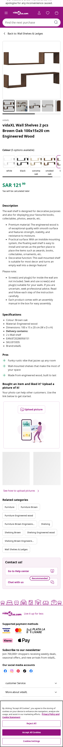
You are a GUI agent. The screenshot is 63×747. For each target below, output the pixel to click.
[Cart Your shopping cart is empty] (56, 13)
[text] (14, 186)
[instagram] (11, 671)
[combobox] (31, 22)
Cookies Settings (31, 741)
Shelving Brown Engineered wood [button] (21, 540)
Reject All (31, 723)
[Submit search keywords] (56, 22)
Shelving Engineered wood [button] (41, 532)
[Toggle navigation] (6, 13)
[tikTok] (24, 671)
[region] (31, 724)
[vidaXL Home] (20, 13)
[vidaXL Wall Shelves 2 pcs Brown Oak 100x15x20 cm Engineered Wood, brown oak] (31, 70)
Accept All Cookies (31, 732)
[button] (9, 166)
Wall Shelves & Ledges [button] (16, 549)
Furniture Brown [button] (29, 507)
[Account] (39, 13)
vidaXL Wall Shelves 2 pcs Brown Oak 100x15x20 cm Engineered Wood (26, 130)
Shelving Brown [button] (13, 532)
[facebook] (5, 671)
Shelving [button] (45, 524)
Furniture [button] (9, 507)
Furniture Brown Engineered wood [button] (21, 524)
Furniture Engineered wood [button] (19, 515)
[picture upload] (31, 431)
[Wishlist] (48, 13)
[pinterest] (18, 671)
